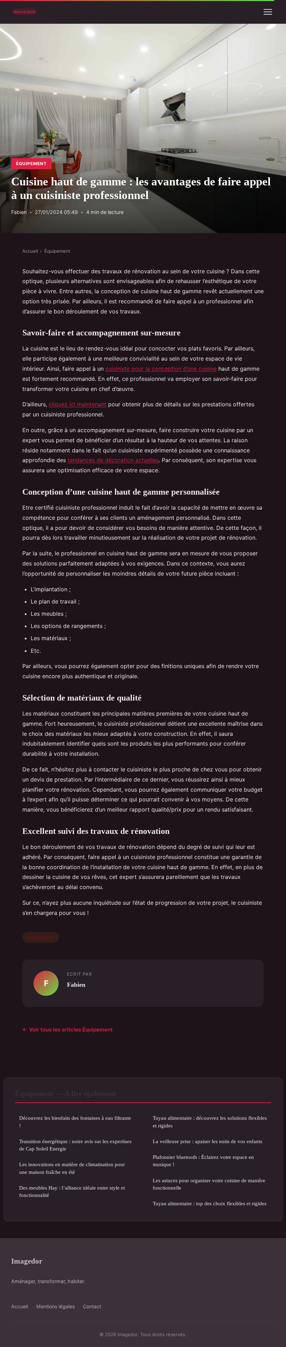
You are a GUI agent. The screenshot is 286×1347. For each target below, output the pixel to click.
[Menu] (268, 11)
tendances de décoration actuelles (113, 460)
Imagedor (26, 1261)
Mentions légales (55, 1306)
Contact (92, 1306)
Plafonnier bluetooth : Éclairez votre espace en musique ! (203, 1160)
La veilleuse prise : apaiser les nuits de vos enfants (207, 1141)
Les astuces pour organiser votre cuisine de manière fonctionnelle (209, 1184)
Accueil (30, 251)
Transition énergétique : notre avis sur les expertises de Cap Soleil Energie (75, 1145)
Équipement (31, 163)
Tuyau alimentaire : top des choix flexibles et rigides (209, 1203)
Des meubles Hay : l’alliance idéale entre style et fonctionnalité (72, 1191)
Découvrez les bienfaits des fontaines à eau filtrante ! (75, 1121)
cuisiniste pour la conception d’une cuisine (161, 368)
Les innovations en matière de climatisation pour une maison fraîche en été (72, 1168)
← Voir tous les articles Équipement (67, 1029)
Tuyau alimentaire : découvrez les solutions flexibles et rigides (210, 1121)
